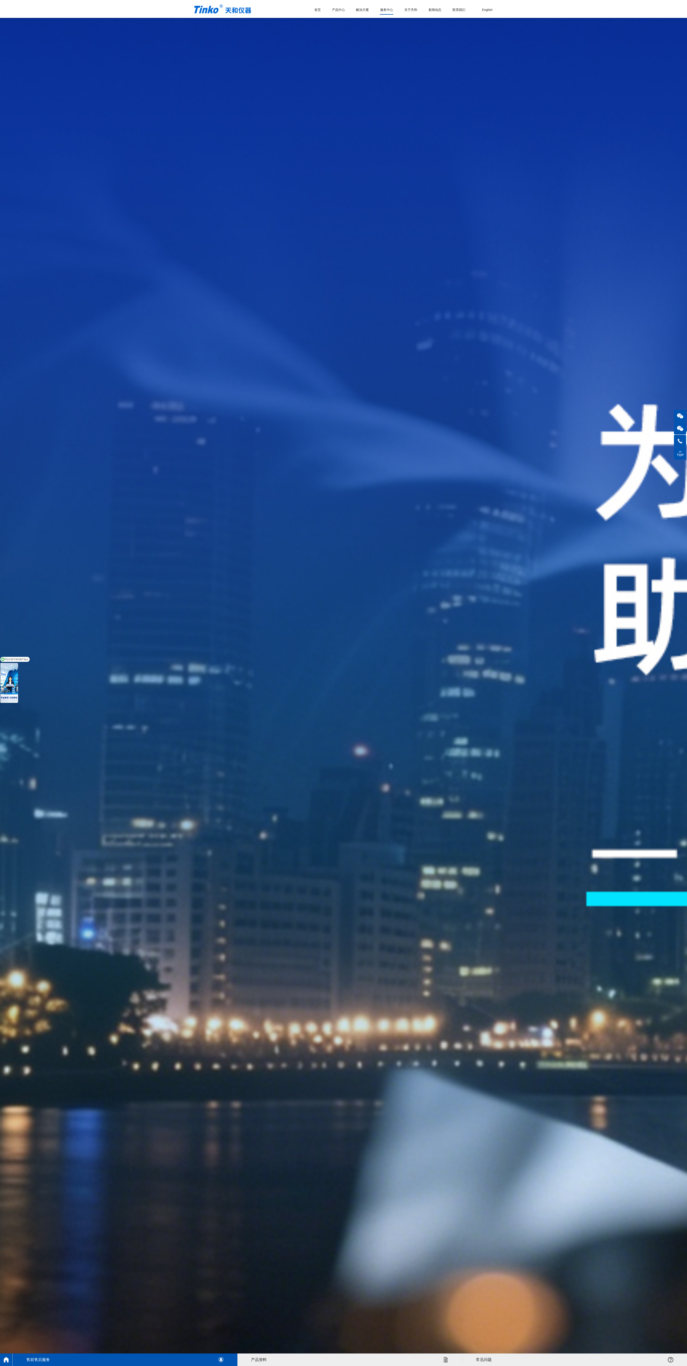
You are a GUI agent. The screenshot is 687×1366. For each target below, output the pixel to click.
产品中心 (338, 10)
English (487, 10)
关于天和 (410, 10)
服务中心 (386, 10)
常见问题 (484, 1359)
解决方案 (362, 10)
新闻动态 (434, 10)
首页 (317, 10)
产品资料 (259, 1359)
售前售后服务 (38, 1359)
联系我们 (458, 10)
